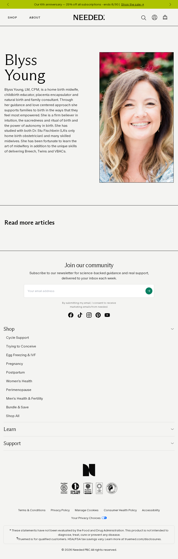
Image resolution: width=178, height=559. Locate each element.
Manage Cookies (87, 510)
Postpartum (15, 372)
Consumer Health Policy (120, 510)
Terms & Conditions (32, 510)
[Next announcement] (170, 4)
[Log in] (154, 17)
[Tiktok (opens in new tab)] (79, 315)
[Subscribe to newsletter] (148, 290)
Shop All (12, 416)
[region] (89, 4)
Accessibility (151, 510)
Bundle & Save (17, 407)
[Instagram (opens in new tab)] (89, 315)
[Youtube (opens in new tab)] (107, 315)
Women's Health (19, 381)
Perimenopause (18, 390)
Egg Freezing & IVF (21, 355)
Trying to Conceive (21, 346)
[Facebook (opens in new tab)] (70, 315)
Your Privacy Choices (86, 518)
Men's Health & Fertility (24, 398)
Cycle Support (17, 337)
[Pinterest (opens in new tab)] (98, 315)
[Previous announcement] (7, 4)
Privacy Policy (60, 510)
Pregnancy (14, 364)
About (35, 17)
